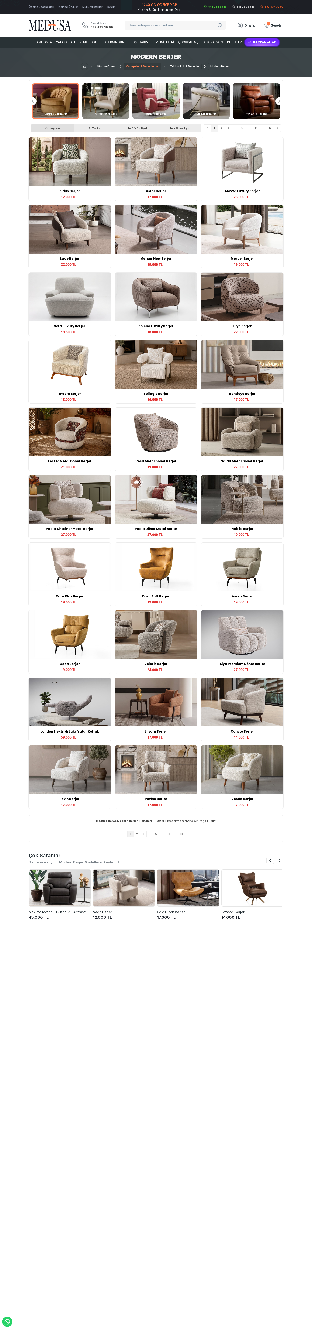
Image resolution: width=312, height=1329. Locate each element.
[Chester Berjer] (105, 101)
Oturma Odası (115, 42)
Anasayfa (44, 42)
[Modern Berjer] (55, 101)
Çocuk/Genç (188, 42)
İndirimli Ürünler (68, 6)
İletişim (111, 6)
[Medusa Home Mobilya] (50, 25)
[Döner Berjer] (156, 101)
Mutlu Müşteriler (92, 6)
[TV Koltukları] (256, 101)
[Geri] (207, 128)
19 (270, 128)
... (235, 128)
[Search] (220, 25)
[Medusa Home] (84, 66)
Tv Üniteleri (164, 42)
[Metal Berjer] (206, 101)
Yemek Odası (89, 42)
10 (256, 128)
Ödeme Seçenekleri (41, 6)
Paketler (234, 42)
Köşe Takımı (140, 42)
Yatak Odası (65, 42)
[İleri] (277, 128)
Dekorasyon (213, 42)
